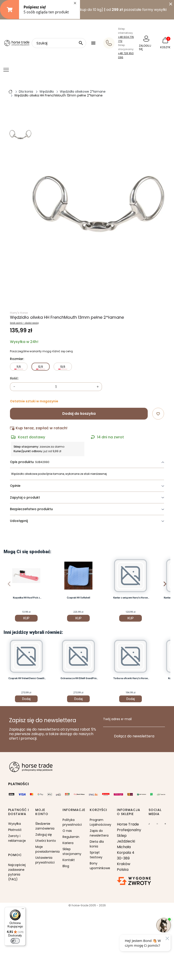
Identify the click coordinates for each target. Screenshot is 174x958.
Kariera (68, 843)
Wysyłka (14, 823)
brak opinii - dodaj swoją (24, 323)
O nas (67, 830)
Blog (66, 866)
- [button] (14, 386)
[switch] (15, 941)
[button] (94, 43)
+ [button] (98, 386)
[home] (10, 91)
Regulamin (71, 837)
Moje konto (41, 812)
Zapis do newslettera (99, 833)
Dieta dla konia (97, 844)
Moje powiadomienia (46, 849)
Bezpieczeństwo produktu (31, 509)
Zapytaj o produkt (25, 497)
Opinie (15, 485)
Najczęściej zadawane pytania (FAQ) (17, 872)
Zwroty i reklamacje (17, 838)
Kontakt (69, 860)
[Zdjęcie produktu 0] (20, 134)
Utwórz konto (45, 840)
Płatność (15, 830)
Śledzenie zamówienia (44, 826)
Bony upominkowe (100, 865)
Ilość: (14, 378)
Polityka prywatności (72, 822)
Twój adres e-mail (117, 719)
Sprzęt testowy (96, 854)
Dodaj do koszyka (79, 413)
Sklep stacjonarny (72, 851)
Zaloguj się (43, 834)
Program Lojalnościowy (100, 822)
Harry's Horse (19, 313)
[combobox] (59, 43)
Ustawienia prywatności (45, 860)
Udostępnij (19, 521)
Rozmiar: (17, 359)
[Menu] (23, 909)
